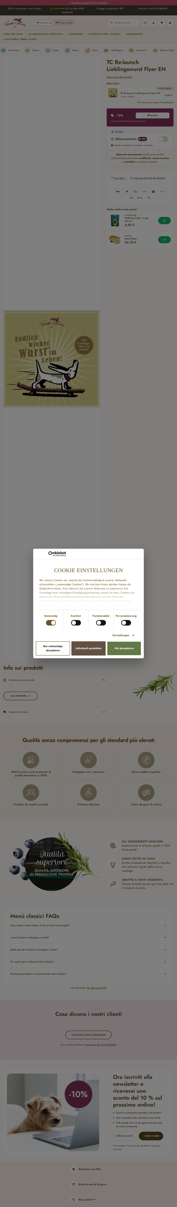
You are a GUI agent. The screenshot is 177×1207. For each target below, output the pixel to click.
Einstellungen (121, 635)
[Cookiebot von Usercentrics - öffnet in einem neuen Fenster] (51, 553)
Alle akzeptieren (124, 648)
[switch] (76, 622)
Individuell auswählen (89, 648)
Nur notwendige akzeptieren (53, 648)
